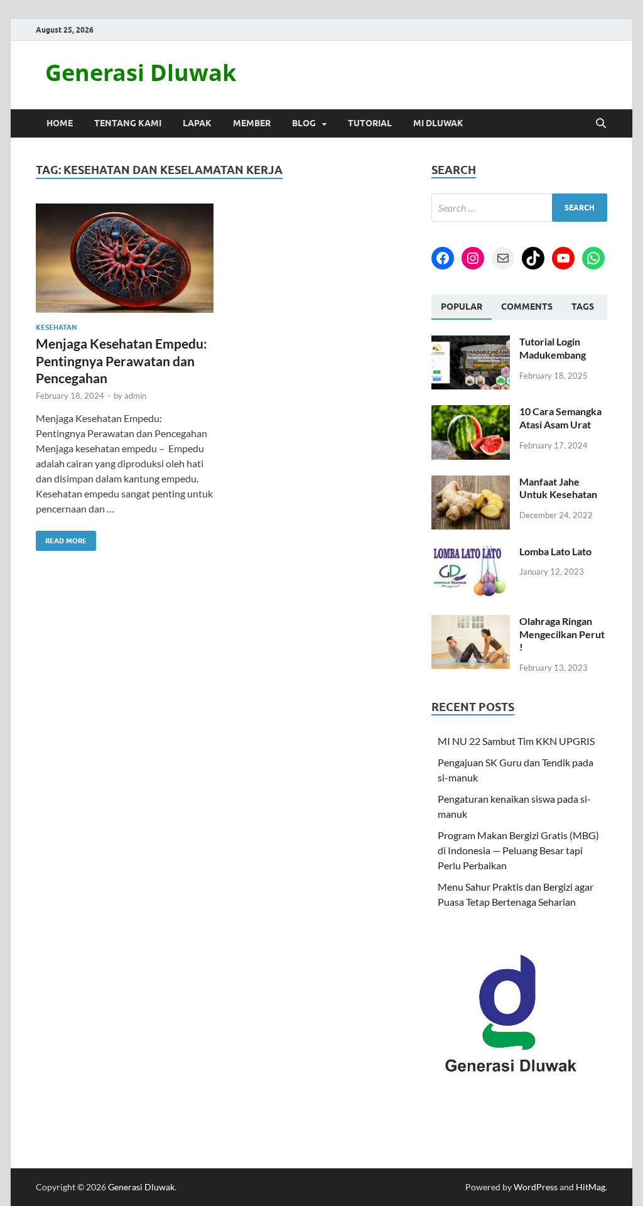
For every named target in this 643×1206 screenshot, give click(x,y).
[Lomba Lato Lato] (470, 552)
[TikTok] (533, 258)
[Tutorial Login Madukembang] (470, 343)
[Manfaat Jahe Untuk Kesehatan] (470, 483)
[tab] (461, 307)
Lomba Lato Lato (555, 551)
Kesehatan (56, 327)
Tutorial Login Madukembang (552, 348)
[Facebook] (442, 258)
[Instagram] (473, 258)
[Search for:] (519, 207)
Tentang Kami (127, 123)
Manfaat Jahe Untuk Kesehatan (558, 488)
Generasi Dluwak (140, 72)
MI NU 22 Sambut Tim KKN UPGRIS (516, 741)
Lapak (197, 123)
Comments (527, 307)
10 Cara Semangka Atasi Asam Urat (560, 417)
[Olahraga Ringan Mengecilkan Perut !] (470, 622)
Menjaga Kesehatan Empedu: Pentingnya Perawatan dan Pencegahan (121, 360)
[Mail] (503, 258)
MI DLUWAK (438, 123)
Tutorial (370, 123)
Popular (461, 307)
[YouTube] (563, 258)
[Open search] (601, 123)
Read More (61, 538)
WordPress (536, 1187)
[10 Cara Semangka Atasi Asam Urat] (470, 412)
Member (252, 123)
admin (135, 396)
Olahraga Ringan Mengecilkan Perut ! (562, 634)
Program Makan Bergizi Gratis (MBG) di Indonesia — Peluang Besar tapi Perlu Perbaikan (518, 850)
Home (59, 123)
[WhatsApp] (593, 258)
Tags (582, 307)
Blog (304, 123)
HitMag (590, 1187)
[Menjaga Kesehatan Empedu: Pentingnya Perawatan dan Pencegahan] (124, 258)
